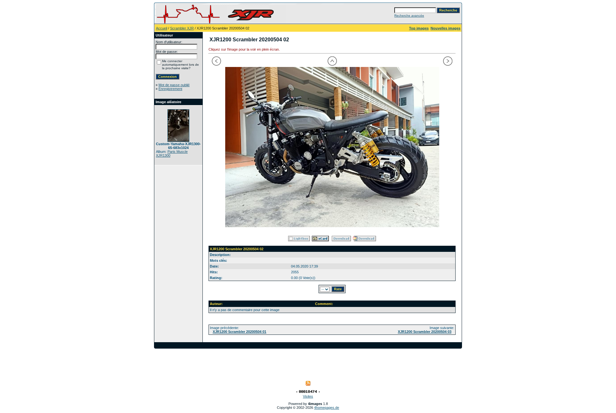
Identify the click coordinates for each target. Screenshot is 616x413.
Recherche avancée (409, 15)
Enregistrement (170, 89)
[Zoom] (332, 147)
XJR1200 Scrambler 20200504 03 (424, 332)
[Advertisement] (308, 363)
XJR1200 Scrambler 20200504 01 (239, 332)
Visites (308, 396)
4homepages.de (326, 407)
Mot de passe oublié (174, 85)
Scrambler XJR (182, 28)
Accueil (161, 28)
